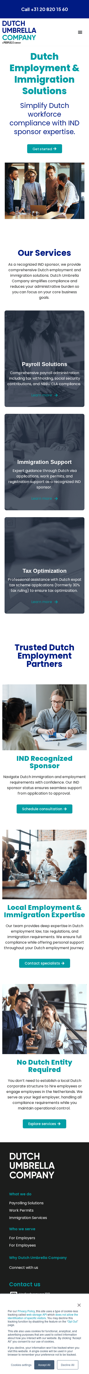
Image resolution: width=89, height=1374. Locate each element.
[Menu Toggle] (80, 32)
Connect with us (23, 1267)
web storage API (36, 1314)
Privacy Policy (26, 1311)
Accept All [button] (44, 1365)
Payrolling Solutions (26, 1203)
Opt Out (72, 1321)
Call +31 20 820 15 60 (44, 9)
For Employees (22, 1245)
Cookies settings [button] (21, 1365)
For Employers (22, 1238)
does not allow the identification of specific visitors (43, 1316)
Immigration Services (28, 1217)
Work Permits (21, 1210)
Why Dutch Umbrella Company (38, 1257)
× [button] (79, 1303)
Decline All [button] (67, 1365)
